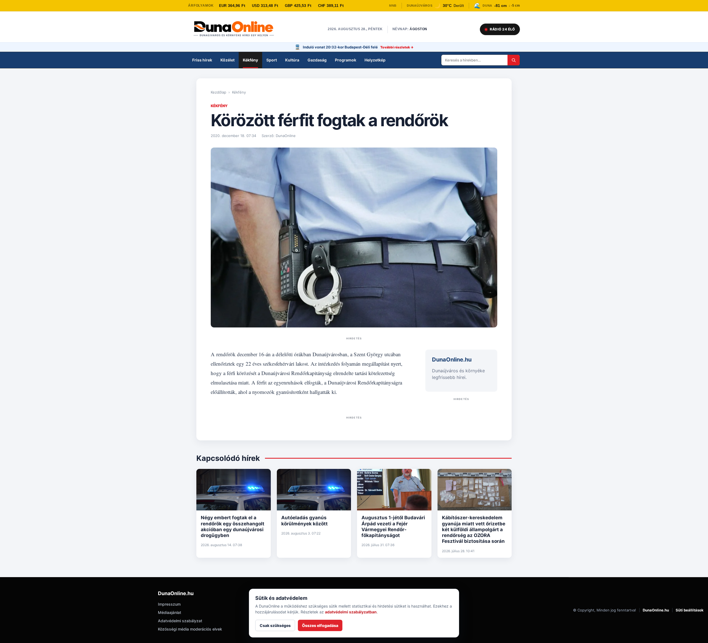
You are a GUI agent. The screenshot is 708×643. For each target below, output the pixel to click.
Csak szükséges (275, 625)
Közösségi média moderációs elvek (190, 629)
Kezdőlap (218, 92)
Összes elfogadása (320, 625)
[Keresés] (513, 60)
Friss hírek (202, 60)
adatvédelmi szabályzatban (351, 612)
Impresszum (169, 604)
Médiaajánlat (169, 612)
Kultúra (292, 60)
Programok (345, 60)
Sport (271, 60)
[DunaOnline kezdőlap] (236, 29)
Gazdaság (317, 60)
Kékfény (250, 60)
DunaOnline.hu (656, 610)
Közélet (227, 60)
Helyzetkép (375, 60)
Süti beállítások (690, 610)
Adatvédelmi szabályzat (180, 620)
